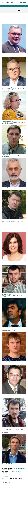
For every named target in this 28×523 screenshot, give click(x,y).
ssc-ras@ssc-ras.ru (4, 469)
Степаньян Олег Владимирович (7, 394)
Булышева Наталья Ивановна (7, 121)
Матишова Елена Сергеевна (7, 223)
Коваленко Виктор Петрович (7, 327)
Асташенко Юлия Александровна (8, 431)
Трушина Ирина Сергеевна (7, 229)
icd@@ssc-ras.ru (10, 482)
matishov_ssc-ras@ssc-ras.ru (6, 476)
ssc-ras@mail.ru (9, 469)
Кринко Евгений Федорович (7, 187)
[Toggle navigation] (25, 6)
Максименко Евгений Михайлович (8, 226)
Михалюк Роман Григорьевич (7, 463)
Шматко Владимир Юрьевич (7, 428)
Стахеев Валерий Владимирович (8, 220)
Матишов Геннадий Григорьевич (8, 87)
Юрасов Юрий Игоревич (6, 154)
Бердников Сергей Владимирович (8, 53)
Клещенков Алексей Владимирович (8, 361)
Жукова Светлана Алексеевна (7, 262)
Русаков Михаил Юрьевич (6, 294)
